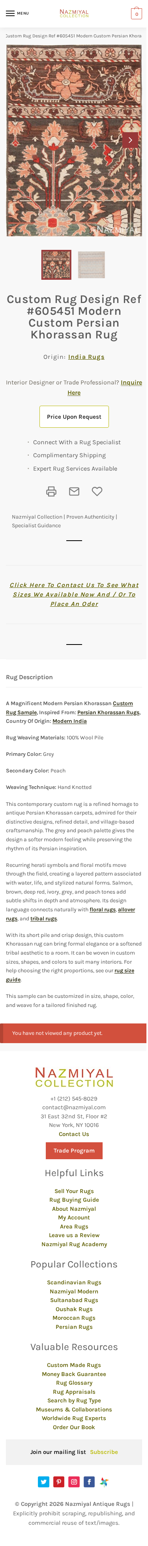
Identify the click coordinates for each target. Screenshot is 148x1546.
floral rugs (103, 909)
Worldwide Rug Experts (74, 1418)
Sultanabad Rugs (74, 1300)
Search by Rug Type (74, 1400)
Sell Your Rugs (74, 1191)
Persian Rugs (74, 1326)
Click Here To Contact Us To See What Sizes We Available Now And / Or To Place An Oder (74, 594)
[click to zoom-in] (74, 140)
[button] (130, 140)
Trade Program (74, 1150)
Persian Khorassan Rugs (108, 712)
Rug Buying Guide (74, 1199)
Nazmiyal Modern (74, 1291)
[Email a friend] (74, 491)
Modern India (69, 721)
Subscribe (104, 1451)
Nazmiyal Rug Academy (74, 1244)
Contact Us (74, 1134)
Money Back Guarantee (74, 1374)
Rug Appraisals (74, 1391)
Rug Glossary (74, 1382)
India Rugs (86, 356)
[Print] (51, 491)
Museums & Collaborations (74, 1409)
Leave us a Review (74, 1235)
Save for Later (97, 491)
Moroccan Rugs (74, 1317)
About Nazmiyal (74, 1208)
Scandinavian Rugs (74, 1282)
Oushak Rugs (74, 1309)
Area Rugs (74, 1226)
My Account (74, 1217)
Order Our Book (74, 1427)
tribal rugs (43, 918)
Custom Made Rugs (74, 1365)
